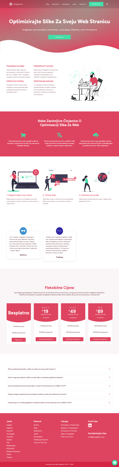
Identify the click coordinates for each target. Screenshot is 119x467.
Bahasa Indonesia (13, 451)
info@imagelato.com (96, 437)
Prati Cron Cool (67, 437)
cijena (74, 4)
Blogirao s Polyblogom (69, 428)
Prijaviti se (82, 4)
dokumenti (55, 4)
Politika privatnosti (41, 440)
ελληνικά (10, 448)
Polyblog (59, 257)
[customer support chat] (115, 463)
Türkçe (9, 457)
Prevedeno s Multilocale (70, 425)
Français (10, 437)
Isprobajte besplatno (46, 339)
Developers (66, 4)
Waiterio (23, 255)
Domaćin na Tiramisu (69, 431)
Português (11, 434)
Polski (9, 454)
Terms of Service (40, 443)
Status (36, 425)
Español (9, 428)
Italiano (9, 440)
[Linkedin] (90, 427)
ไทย (8, 443)
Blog (47, 4)
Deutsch (10, 431)
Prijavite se (96, 4)
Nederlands (11, 446)
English (9, 425)
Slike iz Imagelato (67, 434)
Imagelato (61, 464)
